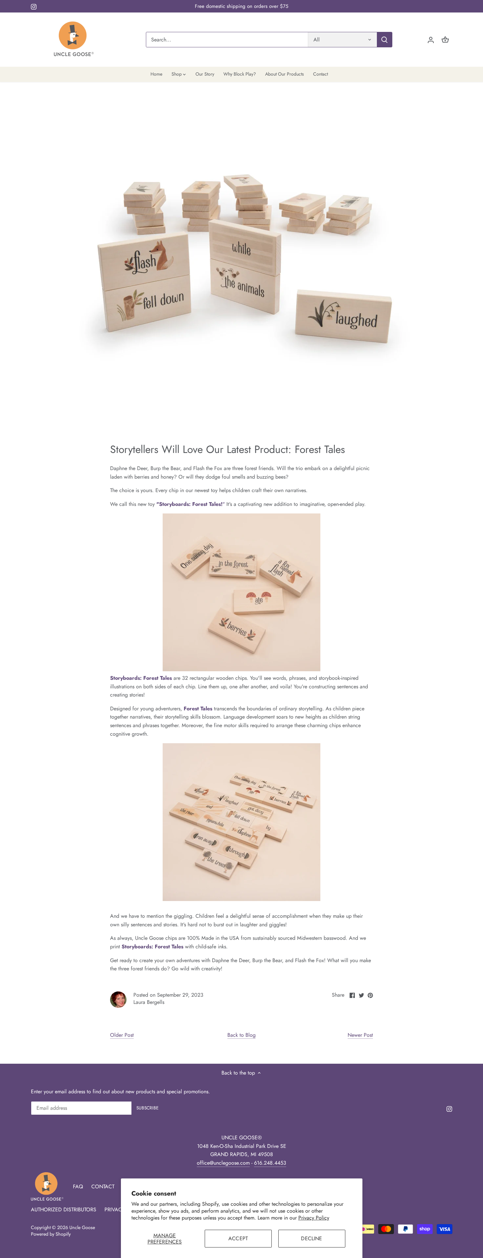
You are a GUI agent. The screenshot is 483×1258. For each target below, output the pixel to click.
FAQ (78, 1186)
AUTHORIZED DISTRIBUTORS (63, 1209)
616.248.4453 (270, 1163)
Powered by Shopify (51, 1234)
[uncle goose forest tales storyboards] (241, 669)
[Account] (431, 40)
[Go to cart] (445, 40)
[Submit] (384, 39)
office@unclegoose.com (223, 1163)
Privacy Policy (313, 1218)
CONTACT (102, 1186)
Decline (311, 1238)
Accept (238, 1238)
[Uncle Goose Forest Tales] (172, 678)
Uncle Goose (82, 1227)
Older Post (122, 1035)
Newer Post (360, 1035)
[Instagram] (33, 6)
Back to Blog (241, 1035)
